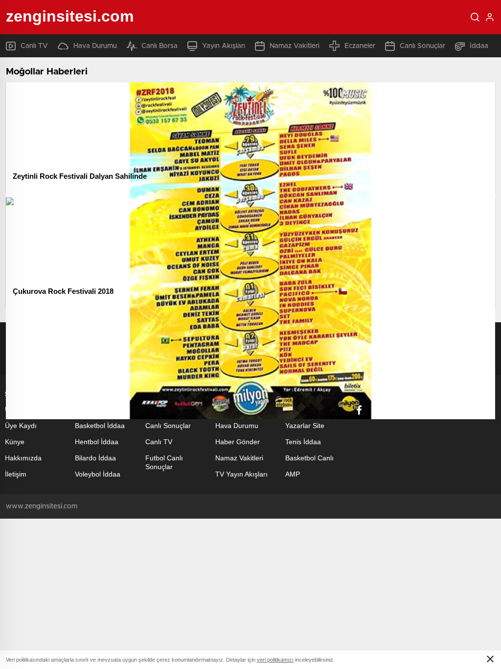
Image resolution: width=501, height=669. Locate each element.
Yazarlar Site (304, 426)
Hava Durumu (95, 46)
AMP (292, 474)
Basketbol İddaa (100, 426)
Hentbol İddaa (96, 442)
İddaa (479, 46)
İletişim (15, 474)
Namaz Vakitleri (294, 46)
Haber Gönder (237, 442)
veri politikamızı (275, 660)
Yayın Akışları (223, 46)
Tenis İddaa (303, 442)
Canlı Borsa (159, 46)
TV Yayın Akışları (241, 474)
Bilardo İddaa (95, 458)
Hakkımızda (23, 458)
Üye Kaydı (21, 426)
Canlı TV (34, 46)
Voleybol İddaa (97, 474)
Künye (14, 442)
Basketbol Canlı (309, 458)
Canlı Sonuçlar (422, 46)
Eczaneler (359, 46)
